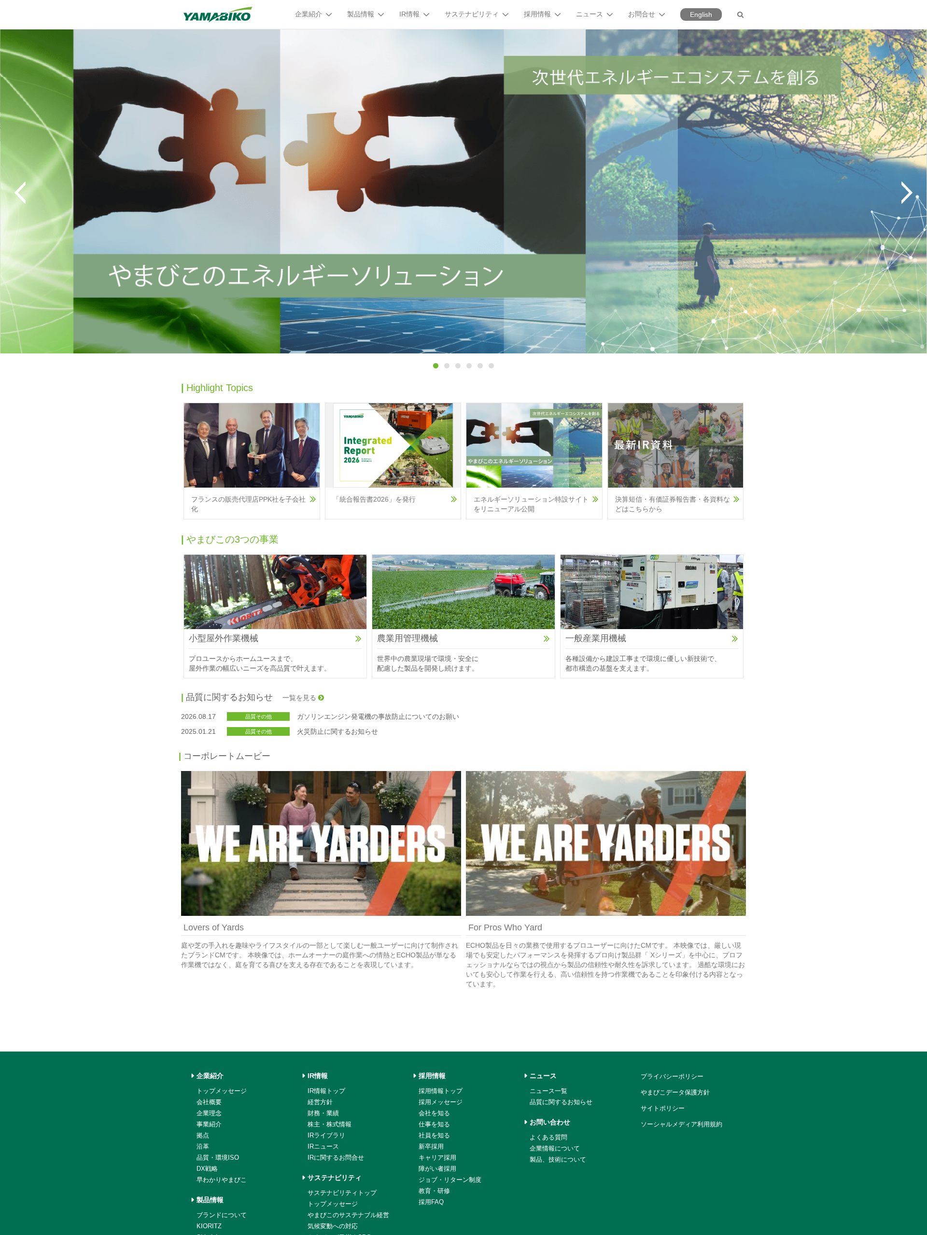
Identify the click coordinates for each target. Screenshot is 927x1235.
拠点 (203, 1135)
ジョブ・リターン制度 (450, 1179)
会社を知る (434, 1113)
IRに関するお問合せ (336, 1157)
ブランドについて (222, 1215)
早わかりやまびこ (222, 1179)
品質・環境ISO (218, 1157)
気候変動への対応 (333, 1226)
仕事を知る (434, 1124)
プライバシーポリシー (672, 1076)
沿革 (203, 1146)
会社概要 (209, 1102)
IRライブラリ (326, 1135)
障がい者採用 (437, 1168)
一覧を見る (300, 698)
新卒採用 (431, 1146)
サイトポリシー (663, 1108)
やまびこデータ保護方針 (675, 1092)
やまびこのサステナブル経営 (348, 1215)
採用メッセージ (441, 1102)
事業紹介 (209, 1124)
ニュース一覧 (548, 1091)
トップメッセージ (222, 1091)
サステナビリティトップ (342, 1192)
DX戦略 (207, 1168)
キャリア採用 (437, 1157)
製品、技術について (558, 1159)
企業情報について (555, 1148)
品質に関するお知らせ (561, 1102)
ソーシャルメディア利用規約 (681, 1124)
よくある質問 (548, 1137)
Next (907, 193)
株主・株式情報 (329, 1124)
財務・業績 (323, 1113)
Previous (20, 193)
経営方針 (320, 1102)
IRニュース (323, 1146)
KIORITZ (209, 1226)
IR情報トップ (326, 1091)
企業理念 (209, 1113)
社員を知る (434, 1135)
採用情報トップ (441, 1091)
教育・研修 (434, 1190)
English (701, 14)
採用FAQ (431, 1202)
